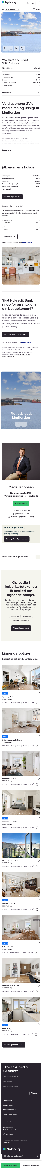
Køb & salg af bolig (10, 1114)
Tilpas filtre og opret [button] (21, 628)
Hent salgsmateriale (31, 1165)
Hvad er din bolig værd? (13, 1156)
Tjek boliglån (7, 189)
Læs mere (6, 1142)
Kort (22, 48)
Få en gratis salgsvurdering (16, 539)
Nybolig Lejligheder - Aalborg (22, 517)
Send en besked (21, 504)
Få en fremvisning (10, 1165)
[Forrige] (18, 424)
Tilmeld (34, 1093)
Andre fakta (6, 92)
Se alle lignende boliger (13, 1045)
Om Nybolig (7, 1101)
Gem (39, 692)
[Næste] (24, 424)
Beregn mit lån (9, 236)
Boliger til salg (8, 1105)
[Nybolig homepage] (11, 1149)
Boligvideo (16, 48)
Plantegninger (10, 48)
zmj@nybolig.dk (22, 514)
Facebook (9, 1134)
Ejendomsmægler (9, 1110)
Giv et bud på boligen (12, 197)
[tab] (19, 688)
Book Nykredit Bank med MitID (15, 335)
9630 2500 (17, 511)
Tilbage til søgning (12, 9)
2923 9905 (27, 511)
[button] (6, 150)
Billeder (5, 48)
